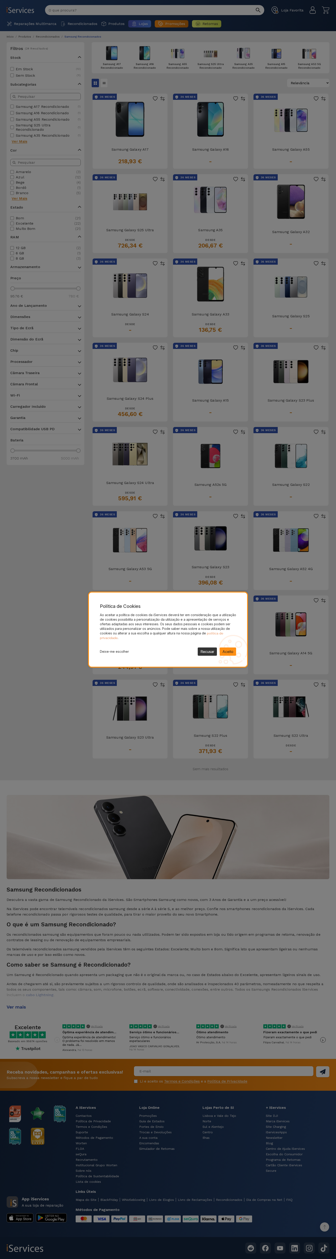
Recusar (207, 651)
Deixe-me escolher (114, 651)
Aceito (227, 651)
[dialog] (168, 630)
